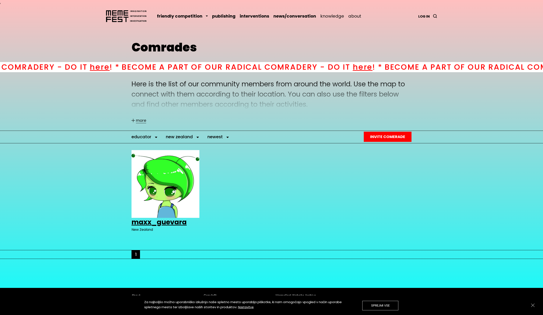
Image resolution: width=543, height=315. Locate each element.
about (354, 16)
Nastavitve (246, 307)
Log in (424, 16)
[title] (435, 16)
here (70, 67)
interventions (254, 16)
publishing (223, 16)
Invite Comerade (387, 136)
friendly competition (179, 16)
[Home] (128, 16)
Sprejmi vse (380, 305)
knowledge (332, 16)
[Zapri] (533, 305)
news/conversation (294, 16)
